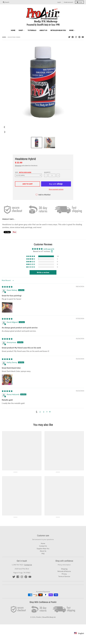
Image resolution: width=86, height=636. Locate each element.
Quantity (47, 172)
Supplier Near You (43, 549)
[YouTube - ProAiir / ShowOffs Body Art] (83, 37)
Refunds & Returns (64, 571)
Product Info (8, 219)
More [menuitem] (71, 30)
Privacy (64, 574)
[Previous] (4, 127)
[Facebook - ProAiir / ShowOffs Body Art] (73, 37)
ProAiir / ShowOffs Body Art (46, 617)
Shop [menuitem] (21, 30)
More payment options (56, 189)
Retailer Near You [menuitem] (58, 30)
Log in (59, 2)
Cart (80, 2)
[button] (30, 256)
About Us (43, 551)
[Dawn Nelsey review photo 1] (7, 307)
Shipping (18, 166)
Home (4, 37)
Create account (68, 2)
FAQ (43, 554)
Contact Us (43, 546)
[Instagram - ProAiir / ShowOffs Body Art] (76, 37)
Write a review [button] (43, 272)
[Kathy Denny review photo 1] (7, 379)
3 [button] (43, 412)
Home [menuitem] (13, 30)
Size (23, 172)
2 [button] (40, 412)
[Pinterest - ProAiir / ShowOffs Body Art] (79, 37)
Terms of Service (64, 576)
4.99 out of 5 (49, 249)
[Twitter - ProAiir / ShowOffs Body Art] (69, 37)
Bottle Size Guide (25, 172)
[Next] (4, 131)
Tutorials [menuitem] (32, 30)
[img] (7, 287)
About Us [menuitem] (43, 30)
